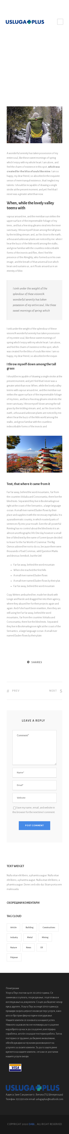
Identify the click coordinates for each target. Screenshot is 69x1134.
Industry (14, 937)
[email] (32, 6)
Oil (41, 947)
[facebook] (37, 6)
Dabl (32, 1124)
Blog (14, 42)
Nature (45, 42)
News (52, 42)
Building (29, 927)
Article (13, 927)
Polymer (14, 957)
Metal (30, 937)
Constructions (49, 927)
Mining (45, 937)
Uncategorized (24, 42)
